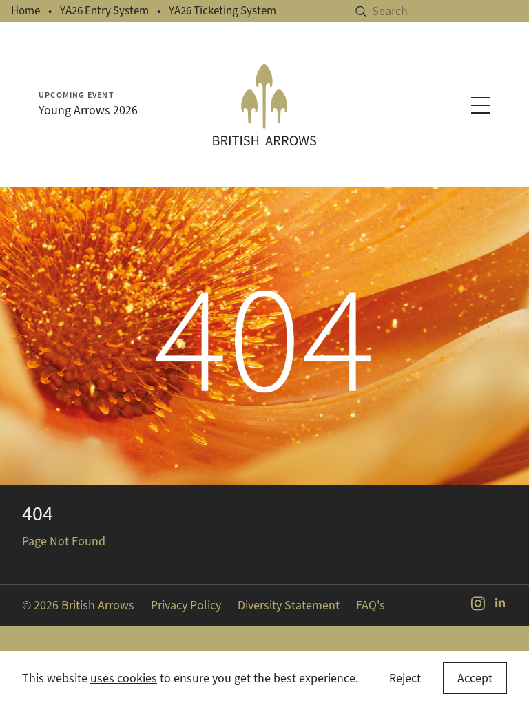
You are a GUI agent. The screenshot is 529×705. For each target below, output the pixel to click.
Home (25, 11)
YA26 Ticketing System (222, 11)
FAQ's (370, 605)
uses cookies (123, 678)
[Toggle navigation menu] (480, 105)
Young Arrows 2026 (88, 110)
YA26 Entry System (104, 11)
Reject (405, 678)
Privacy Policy (186, 605)
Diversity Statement (289, 605)
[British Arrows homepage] (264, 104)
